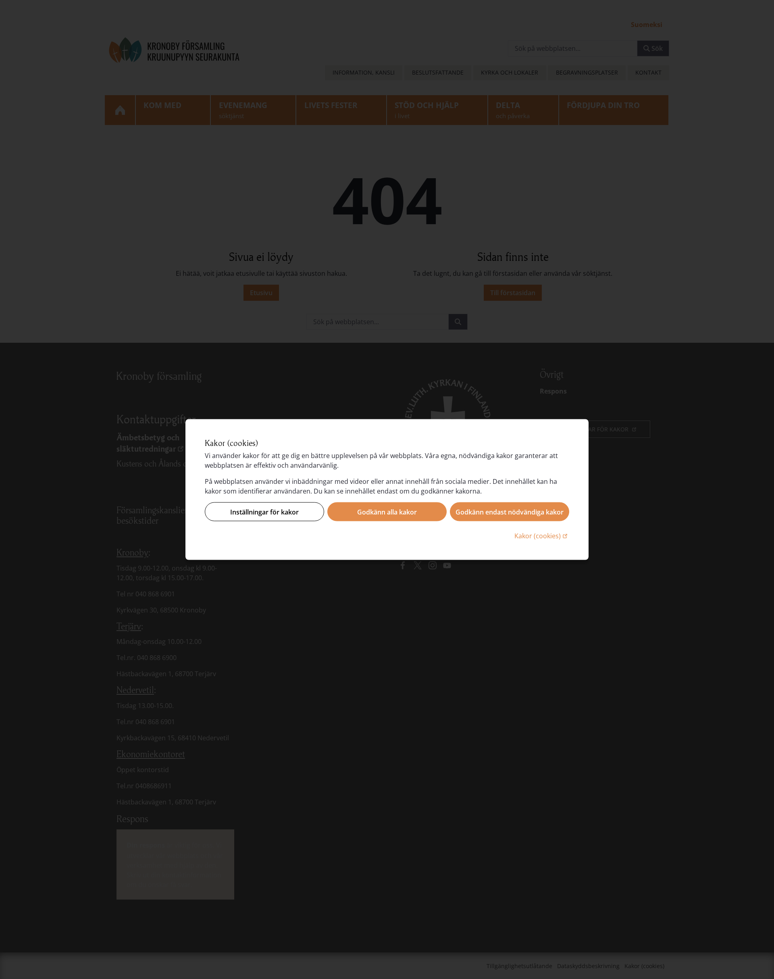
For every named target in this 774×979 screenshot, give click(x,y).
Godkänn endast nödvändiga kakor (510, 511)
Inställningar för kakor (264, 511)
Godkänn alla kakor (387, 511)
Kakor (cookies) (541, 535)
